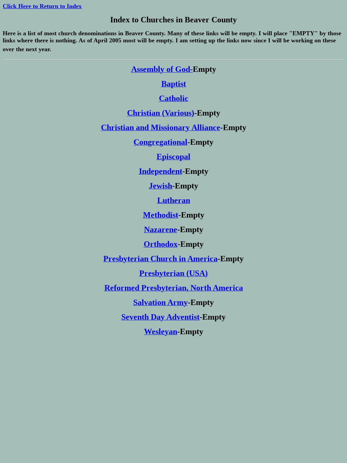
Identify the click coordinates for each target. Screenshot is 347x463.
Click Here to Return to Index (42, 6)
